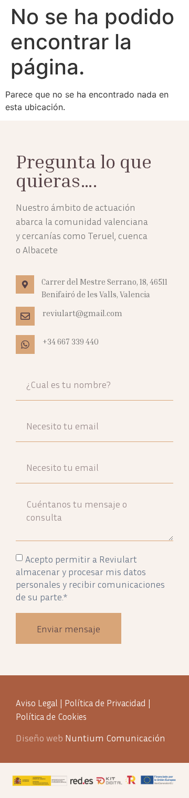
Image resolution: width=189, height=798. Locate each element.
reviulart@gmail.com (82, 313)
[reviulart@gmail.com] (25, 316)
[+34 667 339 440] (25, 344)
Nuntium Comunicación (115, 737)
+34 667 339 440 (71, 341)
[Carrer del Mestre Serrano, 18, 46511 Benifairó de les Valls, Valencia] (25, 284)
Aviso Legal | (40, 702)
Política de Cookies (51, 716)
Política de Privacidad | (108, 702)
